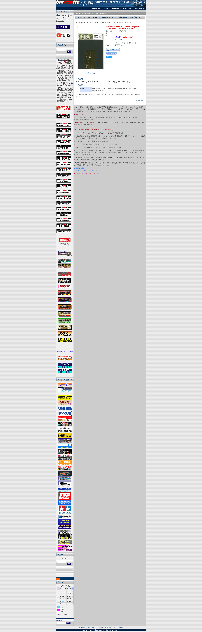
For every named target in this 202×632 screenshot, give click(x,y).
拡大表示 (92, 73)
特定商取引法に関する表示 (107, 627)
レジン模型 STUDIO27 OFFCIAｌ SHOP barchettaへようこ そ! (112, 3)
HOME (76, 13)
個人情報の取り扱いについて (87, 627)
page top (140, 100)
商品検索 (64, 558)
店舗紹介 (120, 627)
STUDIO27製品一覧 (87, 13)
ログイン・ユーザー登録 (111, 8)
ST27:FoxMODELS (101, 13)
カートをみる (96, 8)
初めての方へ (127, 8)
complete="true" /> (64, 486)
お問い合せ (138, 8)
